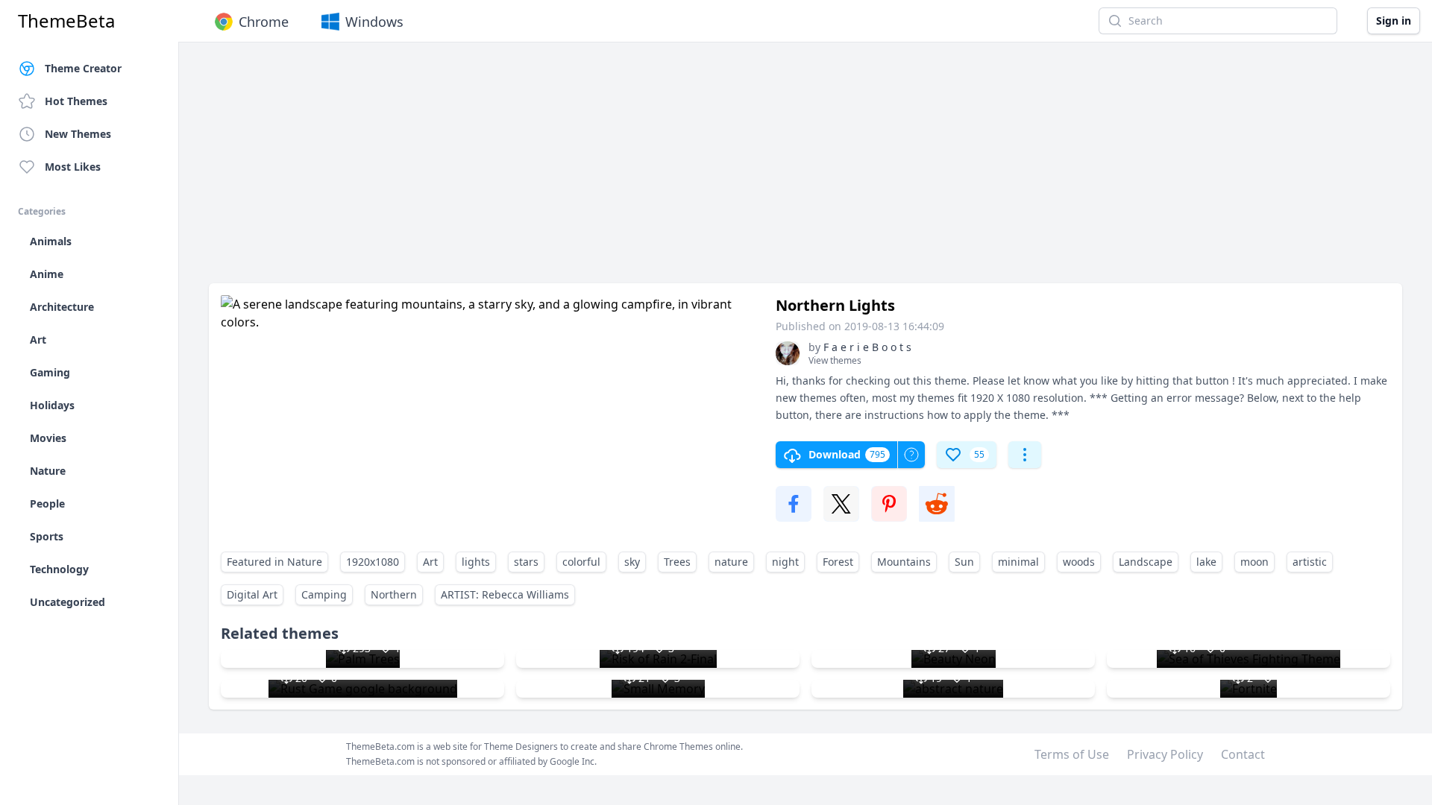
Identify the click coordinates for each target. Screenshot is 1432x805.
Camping (324, 594)
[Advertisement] (656, 170)
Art (430, 562)
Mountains (904, 562)
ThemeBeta (66, 21)
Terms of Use (1071, 754)
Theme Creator (83, 68)
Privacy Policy (1165, 754)
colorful (581, 562)
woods (1079, 562)
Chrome (264, 22)
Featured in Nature (274, 562)
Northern (394, 594)
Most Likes (73, 167)
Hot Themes (76, 101)
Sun (964, 562)
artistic (1310, 562)
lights (476, 562)
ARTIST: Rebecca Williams (505, 594)
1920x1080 (372, 562)
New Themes (78, 134)
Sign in (1393, 20)
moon (1254, 562)
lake (1206, 562)
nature (731, 562)
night (785, 562)
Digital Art (252, 594)
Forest (838, 562)
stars (526, 562)
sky (632, 562)
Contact (1243, 754)
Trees (677, 562)
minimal (1018, 562)
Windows (374, 22)
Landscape (1145, 562)
